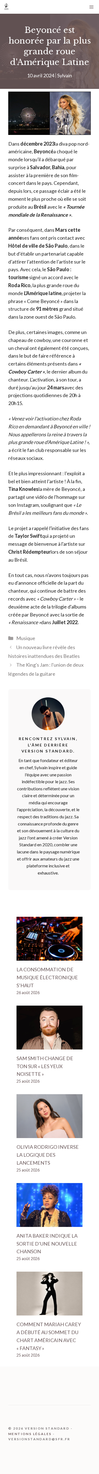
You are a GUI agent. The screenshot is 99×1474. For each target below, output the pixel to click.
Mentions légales (29, 1434)
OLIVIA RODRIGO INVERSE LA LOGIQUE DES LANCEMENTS (47, 1155)
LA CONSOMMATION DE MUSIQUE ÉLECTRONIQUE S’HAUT (47, 977)
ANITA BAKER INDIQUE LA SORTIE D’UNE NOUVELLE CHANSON (47, 1244)
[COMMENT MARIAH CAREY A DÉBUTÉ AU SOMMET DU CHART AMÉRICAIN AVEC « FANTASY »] (49, 1311)
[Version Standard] (6, 7)
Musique (25, 638)
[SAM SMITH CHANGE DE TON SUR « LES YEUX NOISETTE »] (49, 1045)
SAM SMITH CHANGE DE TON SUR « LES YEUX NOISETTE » (44, 1066)
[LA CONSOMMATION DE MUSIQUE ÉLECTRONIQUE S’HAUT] (49, 957)
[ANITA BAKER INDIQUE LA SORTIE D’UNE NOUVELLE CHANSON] (49, 1223)
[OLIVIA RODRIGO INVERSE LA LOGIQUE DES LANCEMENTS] (49, 1134)
